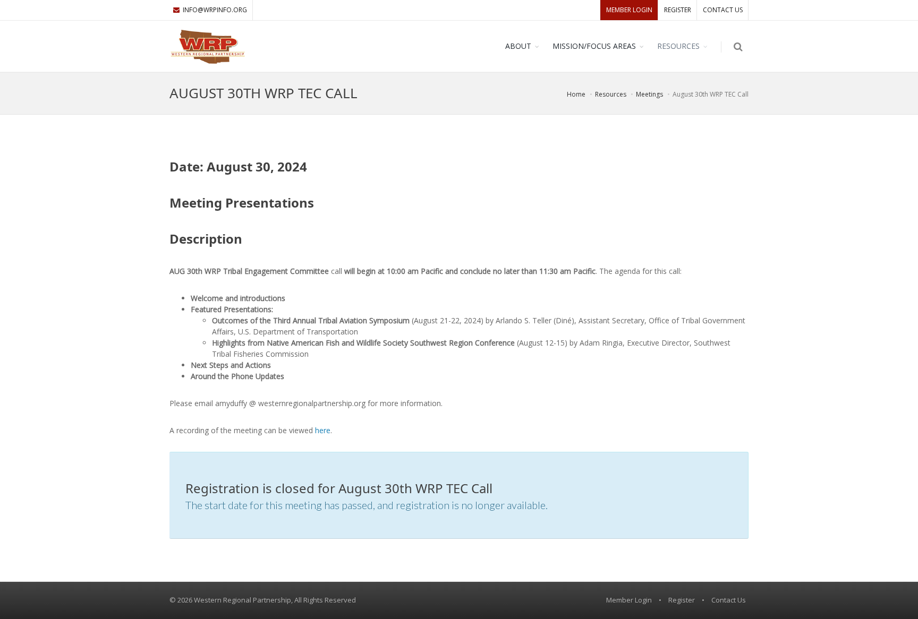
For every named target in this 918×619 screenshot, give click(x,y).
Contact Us (723, 9)
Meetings (649, 94)
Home (576, 94)
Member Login (629, 9)
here (322, 430)
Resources (678, 46)
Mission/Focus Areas (594, 46)
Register (677, 9)
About (518, 46)
